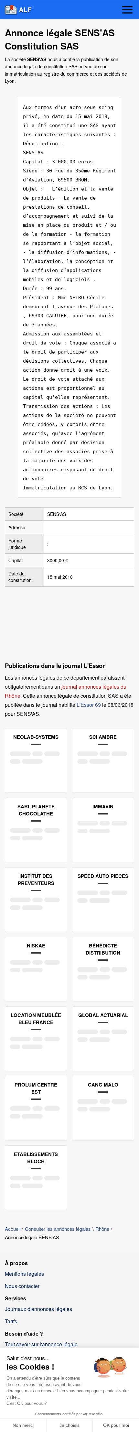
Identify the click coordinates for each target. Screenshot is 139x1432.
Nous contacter (22, 1286)
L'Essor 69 (89, 704)
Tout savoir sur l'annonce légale (41, 1344)
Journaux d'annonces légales (38, 1309)
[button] (127, 10)
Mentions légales (24, 1273)
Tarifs (11, 1321)
